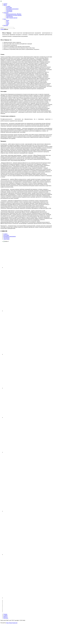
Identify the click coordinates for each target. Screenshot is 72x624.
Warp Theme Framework (11, 622)
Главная (2, 29)
